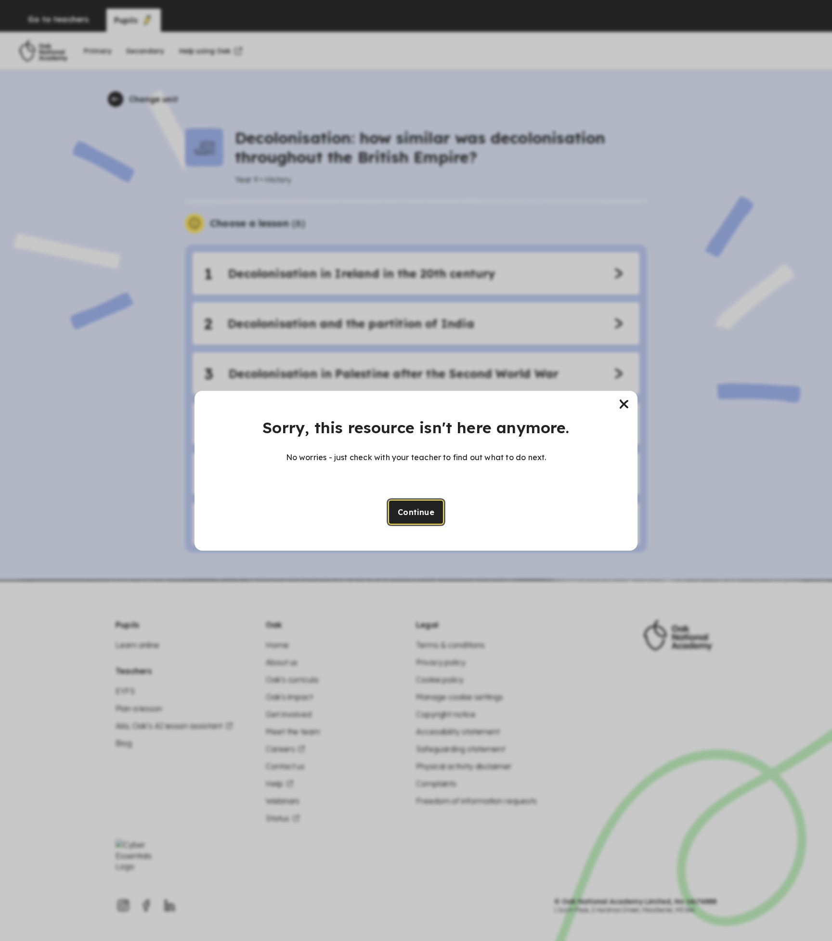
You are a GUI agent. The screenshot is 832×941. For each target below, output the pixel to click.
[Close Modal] (624, 404)
